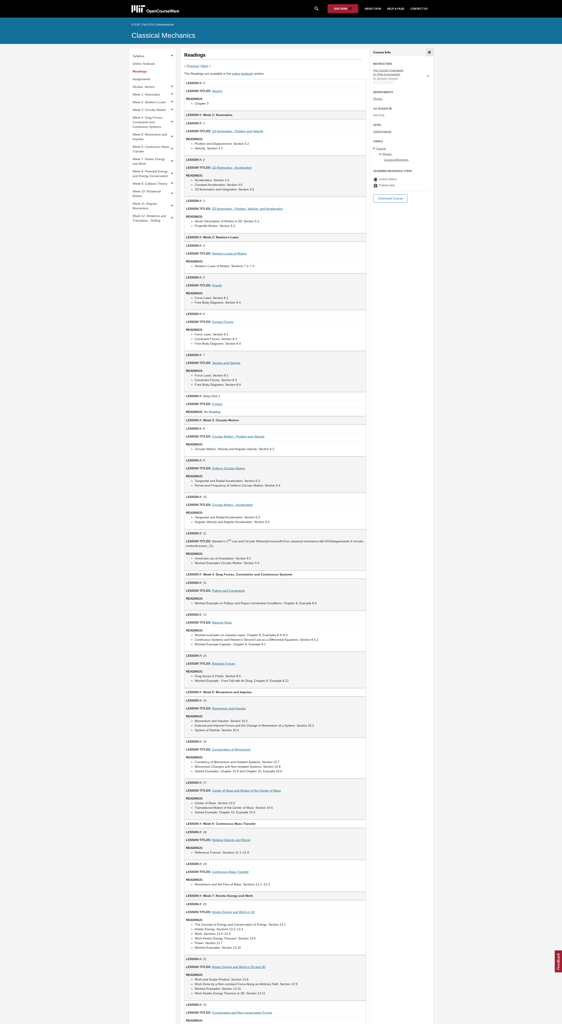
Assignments (141, 79)
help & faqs (395, 8)
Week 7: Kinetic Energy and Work (149, 161)
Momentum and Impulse (229, 708)
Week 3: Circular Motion (149, 110)
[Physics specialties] (381, 154)
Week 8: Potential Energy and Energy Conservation (150, 174)
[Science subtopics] (375, 149)
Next (205, 66)
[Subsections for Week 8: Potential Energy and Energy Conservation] (172, 174)
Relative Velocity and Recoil (231, 840)
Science (381, 148)
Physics (377, 98)
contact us (419, 8)
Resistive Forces (223, 663)
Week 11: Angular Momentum (145, 206)
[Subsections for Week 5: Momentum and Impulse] (172, 137)
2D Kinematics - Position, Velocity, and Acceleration (247, 208)
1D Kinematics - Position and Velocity (237, 131)
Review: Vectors (144, 87)
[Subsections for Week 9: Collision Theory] (172, 184)
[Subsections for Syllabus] (172, 56)
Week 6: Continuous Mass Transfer (151, 149)
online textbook (242, 73)
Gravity (217, 285)
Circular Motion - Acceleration (232, 505)
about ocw (372, 8)
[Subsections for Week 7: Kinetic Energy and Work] (172, 162)
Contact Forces (222, 322)
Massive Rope (222, 622)
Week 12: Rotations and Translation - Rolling (149, 218)
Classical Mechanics (163, 35)
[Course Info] (429, 52)
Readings (140, 71)
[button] (390, 198)
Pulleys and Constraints (228, 590)
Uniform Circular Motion (228, 468)
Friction (217, 404)
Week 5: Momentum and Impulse (150, 137)
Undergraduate (382, 131)
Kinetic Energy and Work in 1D (233, 912)
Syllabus (138, 56)
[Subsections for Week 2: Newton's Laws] (172, 102)
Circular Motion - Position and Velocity (238, 436)
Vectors (217, 91)
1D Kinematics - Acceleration (232, 167)
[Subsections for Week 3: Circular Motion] (172, 110)
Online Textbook (144, 63)
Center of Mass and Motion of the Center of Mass (246, 790)
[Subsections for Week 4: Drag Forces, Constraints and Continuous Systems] (172, 122)
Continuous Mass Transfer (230, 872)
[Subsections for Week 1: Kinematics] (172, 95)
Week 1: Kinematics (146, 94)
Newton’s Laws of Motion (229, 253)
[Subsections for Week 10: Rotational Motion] (172, 194)
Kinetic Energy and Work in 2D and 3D (238, 967)
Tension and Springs (226, 363)
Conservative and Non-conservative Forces (242, 1012)
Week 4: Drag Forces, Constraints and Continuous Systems (148, 122)
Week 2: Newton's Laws (149, 102)
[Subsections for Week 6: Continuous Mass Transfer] (172, 149)
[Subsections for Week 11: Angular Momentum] (172, 206)
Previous (193, 66)
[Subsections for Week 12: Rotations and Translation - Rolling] (172, 218)
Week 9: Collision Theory (150, 183)
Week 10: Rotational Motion (147, 194)
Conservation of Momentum (231, 749)
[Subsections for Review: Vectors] (172, 87)
